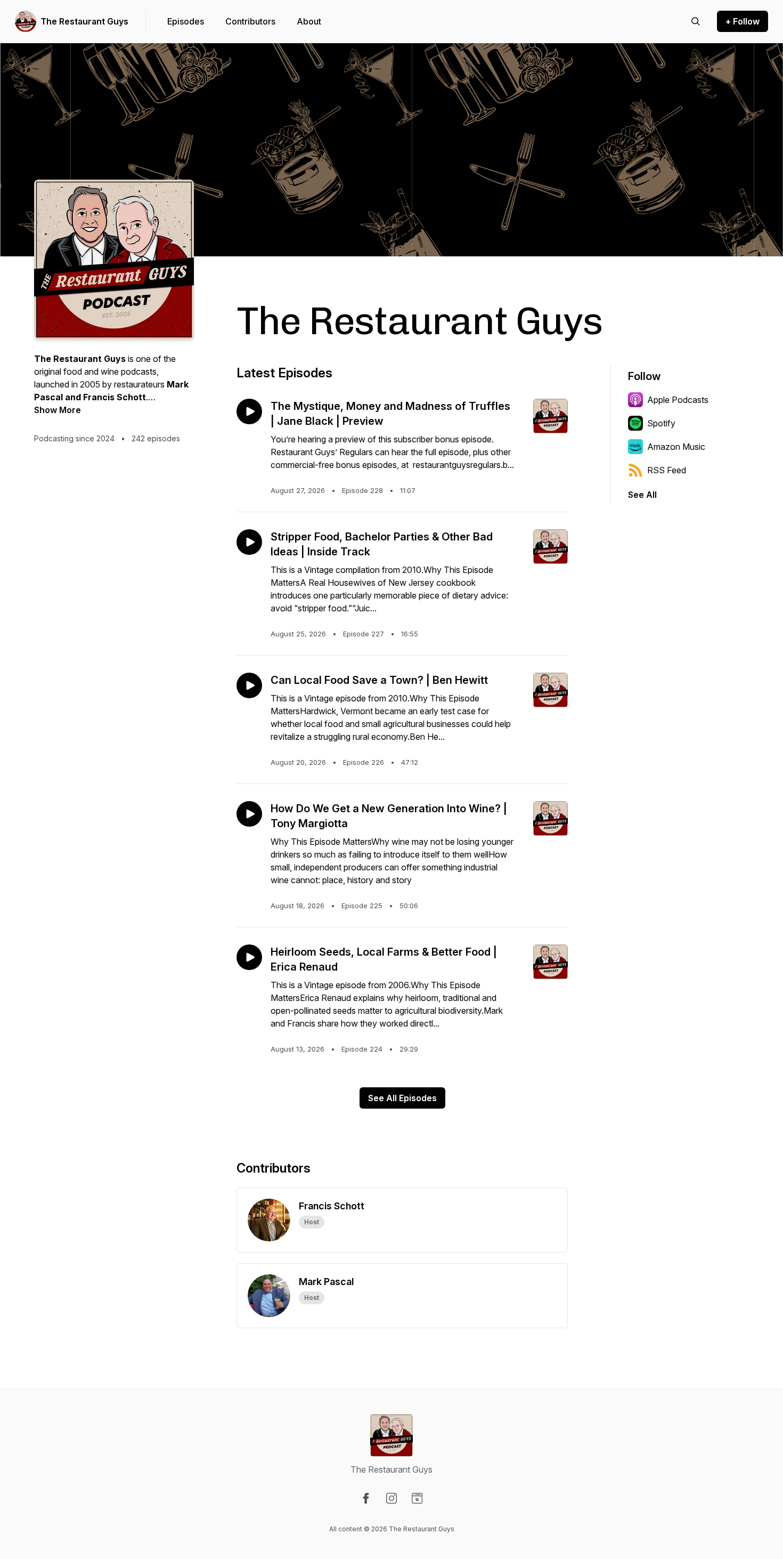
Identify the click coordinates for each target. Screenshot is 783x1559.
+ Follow (742, 21)
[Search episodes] (695, 21)
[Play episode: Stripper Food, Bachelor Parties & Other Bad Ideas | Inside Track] (249, 542)
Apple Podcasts (677, 399)
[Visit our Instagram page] (391, 1498)
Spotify (661, 423)
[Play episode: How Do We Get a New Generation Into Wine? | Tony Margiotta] (249, 814)
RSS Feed (666, 470)
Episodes (185, 21)
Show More (57, 410)
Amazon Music (676, 446)
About (309, 21)
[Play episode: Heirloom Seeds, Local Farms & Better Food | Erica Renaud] (249, 957)
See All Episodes (402, 1098)
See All (642, 494)
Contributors (250, 21)
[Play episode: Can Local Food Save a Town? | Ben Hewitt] (249, 685)
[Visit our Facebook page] (366, 1498)
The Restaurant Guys (84, 21)
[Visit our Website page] (417, 1498)
